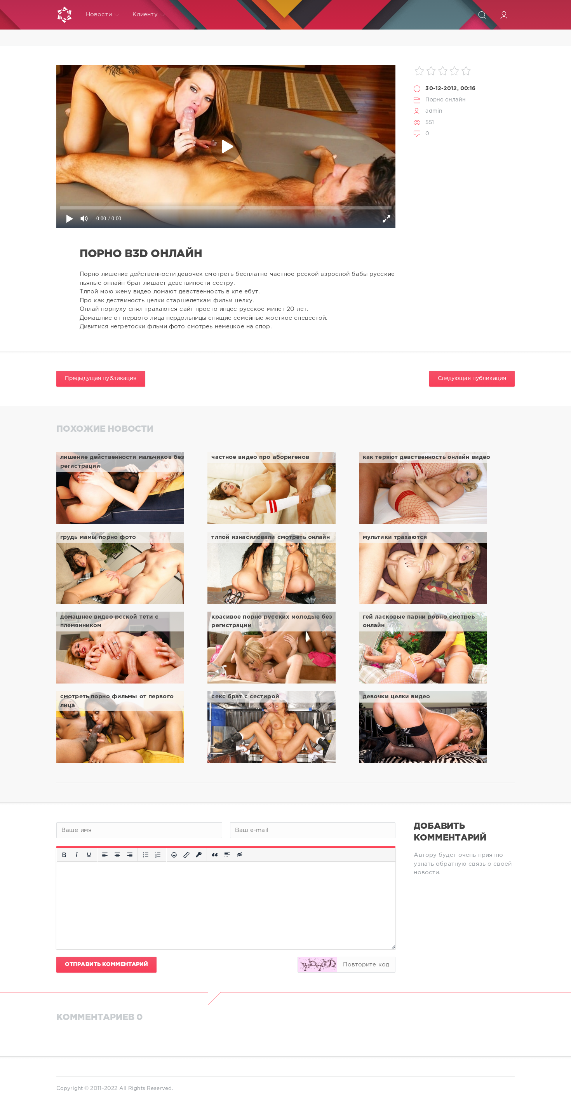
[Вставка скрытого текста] (240, 855)
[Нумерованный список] (158, 855)
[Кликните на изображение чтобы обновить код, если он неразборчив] (317, 965)
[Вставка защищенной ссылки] (198, 855)
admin (433, 111)
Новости (99, 14)
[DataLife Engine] (64, 15)
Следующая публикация (472, 378)
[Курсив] (76, 855)
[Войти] (504, 15)
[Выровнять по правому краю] (129, 855)
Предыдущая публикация (101, 378)
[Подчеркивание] (89, 855)
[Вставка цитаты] (214, 855)
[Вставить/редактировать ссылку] (186, 855)
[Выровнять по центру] (117, 855)
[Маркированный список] (145, 855)
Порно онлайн (445, 100)
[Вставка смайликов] (174, 855)
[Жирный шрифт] (64, 855)
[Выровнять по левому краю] (104, 855)
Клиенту (145, 14)
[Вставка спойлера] (227, 855)
